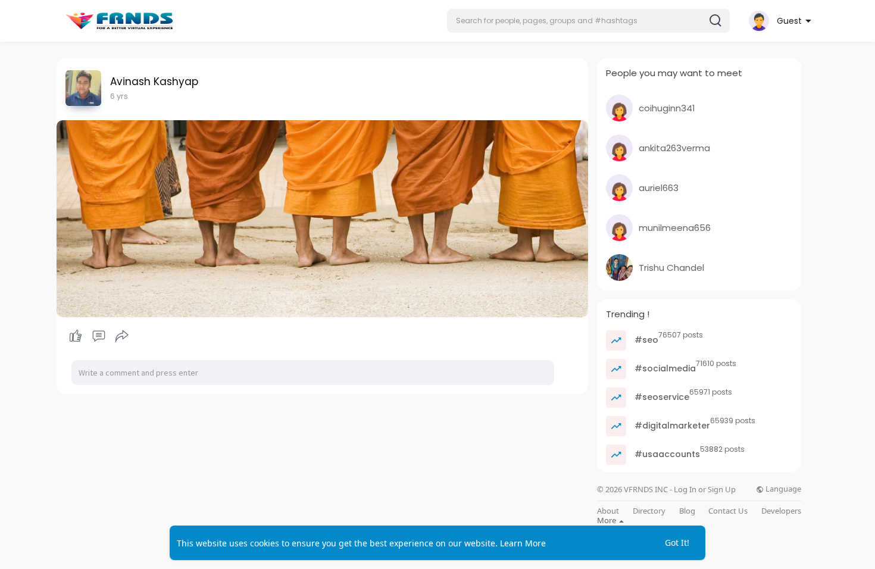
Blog (687, 511)
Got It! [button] (677, 542)
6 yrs (119, 96)
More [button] (607, 520)
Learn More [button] (523, 543)
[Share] (122, 336)
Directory (649, 511)
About (608, 511)
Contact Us (728, 511)
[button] (588, 21)
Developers (781, 511)
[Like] (98, 336)
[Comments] (99, 336)
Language (782, 489)
